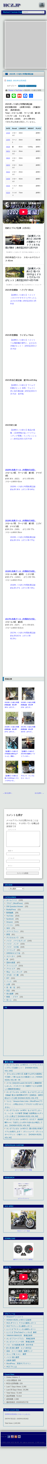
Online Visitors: (12, 1377)
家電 (8, 934)
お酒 (8, 984)
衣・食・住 (10, 987)
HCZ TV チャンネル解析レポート (19, 1326)
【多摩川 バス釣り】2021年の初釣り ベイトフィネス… (28, 753)
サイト (10, 866)
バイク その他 (12, 947)
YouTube (22, 86)
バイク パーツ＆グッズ (16, 941)
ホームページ (11, 900)
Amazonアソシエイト (14, 1317)
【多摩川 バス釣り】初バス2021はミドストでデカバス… (12, 778)
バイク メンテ (12, 944)
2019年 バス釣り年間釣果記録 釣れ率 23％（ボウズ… (28, 705)
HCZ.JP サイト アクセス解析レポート (21, 1323)
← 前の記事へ (7, 793)
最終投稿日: (11, 1402)
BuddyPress (11, 909)
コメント (12, 829)
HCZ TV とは (11, 1367)
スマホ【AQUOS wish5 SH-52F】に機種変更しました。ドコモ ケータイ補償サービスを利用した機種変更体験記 (23, 1086)
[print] (19, 1436)
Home (10, 90)
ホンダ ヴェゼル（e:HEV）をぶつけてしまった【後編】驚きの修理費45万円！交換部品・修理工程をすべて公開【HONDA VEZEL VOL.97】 (24, 1095)
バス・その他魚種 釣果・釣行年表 (19, 1345)
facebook (10, 919)
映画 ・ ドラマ (12, 997)
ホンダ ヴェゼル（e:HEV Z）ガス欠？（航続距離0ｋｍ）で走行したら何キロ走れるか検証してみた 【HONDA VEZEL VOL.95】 (24, 1122)
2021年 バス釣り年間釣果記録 (21, 74)
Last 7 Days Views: (14, 1387)
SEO (8, 928)
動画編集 (9, 913)
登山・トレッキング (14, 972)
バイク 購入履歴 (12, 1357)
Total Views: (11, 1393)
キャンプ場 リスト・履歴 (16, 1354)
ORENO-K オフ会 (13, 953)
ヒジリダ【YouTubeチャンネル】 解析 (21, 1332)
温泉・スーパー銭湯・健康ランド (19, 1351)
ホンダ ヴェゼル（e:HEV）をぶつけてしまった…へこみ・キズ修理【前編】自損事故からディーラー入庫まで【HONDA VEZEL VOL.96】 (24, 1113)
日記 (8, 991)
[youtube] (12, 1436)
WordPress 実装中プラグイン (18, 1363)
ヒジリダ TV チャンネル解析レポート (21, 1329)
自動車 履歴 (11, 1360)
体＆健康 (9, 994)
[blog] (15, 1436)
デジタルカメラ (12, 938)
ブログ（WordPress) (14, 903)
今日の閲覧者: (12, 1380)
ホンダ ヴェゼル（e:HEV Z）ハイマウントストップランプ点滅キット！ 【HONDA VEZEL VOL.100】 (24, 1068)
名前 (10, 851)
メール (11, 858)
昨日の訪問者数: (13, 1383)
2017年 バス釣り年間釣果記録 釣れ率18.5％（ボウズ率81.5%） (23, 636)
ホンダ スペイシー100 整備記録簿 (20, 1342)
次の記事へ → (39, 793)
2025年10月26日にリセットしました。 (18, 1414)
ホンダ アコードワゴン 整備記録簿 (20, 1339)
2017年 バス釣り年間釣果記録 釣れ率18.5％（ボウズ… (28, 729)
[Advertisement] (23, 44)
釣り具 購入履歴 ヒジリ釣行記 (18, 1348)
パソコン (9, 925)
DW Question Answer (14, 906)
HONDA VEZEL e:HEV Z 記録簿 (18, 1320)
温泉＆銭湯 (10, 962)
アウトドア (10, 969)
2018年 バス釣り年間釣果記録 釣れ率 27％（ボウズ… (12, 729)
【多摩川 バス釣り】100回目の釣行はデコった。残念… (11, 753)
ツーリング (10, 950)
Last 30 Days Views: (14, 1390)
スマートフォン (12, 931)
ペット (9, 981)
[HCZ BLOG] (12, 7)
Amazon (9, 922)
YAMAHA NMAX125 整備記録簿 (19, 1335)
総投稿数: (10, 1399)
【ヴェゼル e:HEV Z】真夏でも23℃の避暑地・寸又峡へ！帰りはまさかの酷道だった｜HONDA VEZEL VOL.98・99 (24, 1077)
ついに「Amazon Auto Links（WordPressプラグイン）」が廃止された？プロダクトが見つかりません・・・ (24, 1104)
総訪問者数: (11, 1396)
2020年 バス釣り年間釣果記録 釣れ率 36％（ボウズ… (12, 705)
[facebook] (8, 1436)
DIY (7, 978)
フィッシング (31, 86)
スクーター (10, 956)
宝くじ (9, 1000)
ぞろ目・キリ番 (12, 975)
